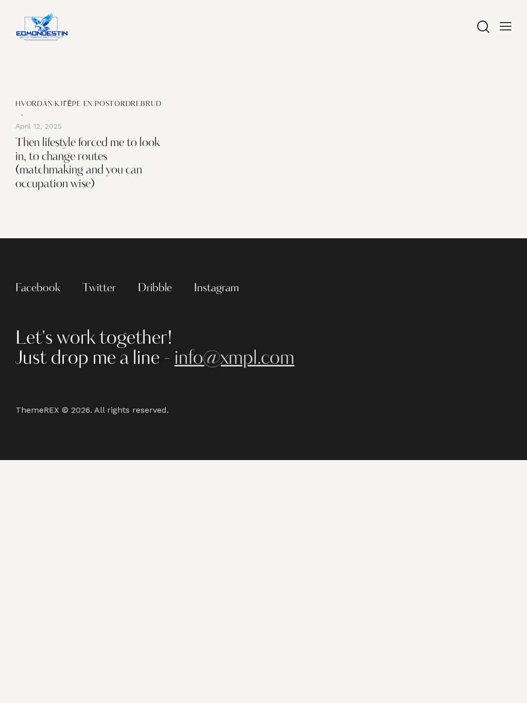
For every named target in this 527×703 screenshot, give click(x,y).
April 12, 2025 (38, 126)
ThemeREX (37, 410)
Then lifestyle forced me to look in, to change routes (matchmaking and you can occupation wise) (87, 163)
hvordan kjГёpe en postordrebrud (88, 104)
